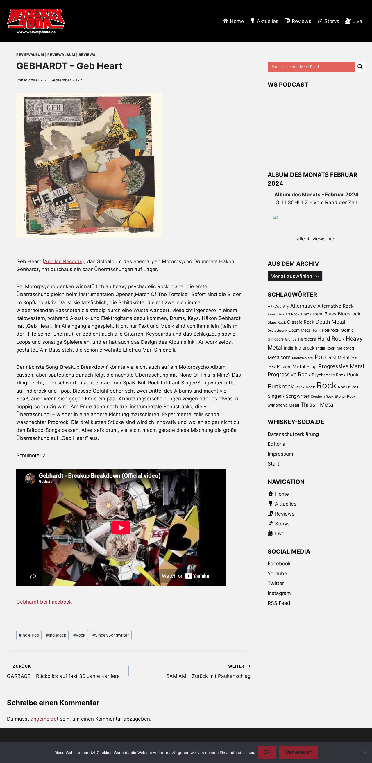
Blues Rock (277, 322)
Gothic (347, 330)
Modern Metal (302, 358)
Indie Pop (29, 635)
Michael (31, 80)
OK (267, 752)
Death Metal (330, 322)
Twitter (276, 583)
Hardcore (307, 338)
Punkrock (281, 386)
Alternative (303, 306)
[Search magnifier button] (360, 67)
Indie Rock (325, 348)
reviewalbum (30, 54)
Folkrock (330, 330)
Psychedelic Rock (329, 374)
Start (273, 464)
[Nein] (365, 752)
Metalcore (279, 357)
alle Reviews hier (316, 239)
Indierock (56, 635)
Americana (276, 314)
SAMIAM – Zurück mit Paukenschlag (208, 671)
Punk (353, 374)
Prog (312, 366)
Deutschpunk (277, 331)
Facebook (279, 563)
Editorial (277, 444)
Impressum (280, 454)
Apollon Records (63, 261)
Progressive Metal (341, 366)
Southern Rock (322, 397)
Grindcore (276, 339)
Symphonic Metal (283, 405)
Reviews (87, 54)
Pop (320, 357)
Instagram (279, 593)
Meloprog (345, 348)
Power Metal (291, 366)
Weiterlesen (298, 752)
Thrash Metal (318, 404)
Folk (317, 330)
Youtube (277, 573)
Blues (330, 314)
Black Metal (312, 313)
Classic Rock (300, 322)
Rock (79, 635)
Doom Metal (300, 330)
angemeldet (44, 719)
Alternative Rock (335, 306)
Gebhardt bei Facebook (44, 602)
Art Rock (292, 314)
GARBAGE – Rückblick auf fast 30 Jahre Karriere (63, 671)
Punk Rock (305, 387)
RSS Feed (279, 603)
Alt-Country (278, 306)
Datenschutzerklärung (293, 434)
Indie (288, 347)
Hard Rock (330, 338)
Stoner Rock (345, 396)
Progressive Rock (289, 374)
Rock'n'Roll (348, 387)
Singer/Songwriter (110, 635)
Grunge (291, 339)
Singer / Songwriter (289, 396)
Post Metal (338, 357)
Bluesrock (349, 314)
